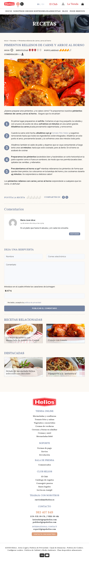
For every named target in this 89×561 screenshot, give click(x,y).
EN (43, 4)
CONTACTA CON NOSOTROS (45, 534)
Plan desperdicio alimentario (69, 550)
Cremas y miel (44, 433)
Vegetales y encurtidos (44, 423)
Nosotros (19, 11)
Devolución (44, 455)
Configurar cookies (15, 550)
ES (38, 4)
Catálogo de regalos (44, 480)
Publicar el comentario (44, 308)
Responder (74, 234)
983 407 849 (44, 512)
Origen (29, 11)
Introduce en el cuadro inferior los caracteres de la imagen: (29, 287)
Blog (65, 11)
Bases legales (44, 486)
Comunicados (44, 465)
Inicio (8, 11)
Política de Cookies (75, 548)
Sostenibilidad (42, 11)
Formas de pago (44, 448)
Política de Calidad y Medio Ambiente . (40, 550)
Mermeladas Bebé (44, 436)
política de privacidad (32, 302)
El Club (44, 476)
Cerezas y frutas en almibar (44, 429)
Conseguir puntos (44, 483)
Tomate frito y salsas (44, 419)
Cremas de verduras (44, 426)
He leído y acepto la (24, 302)
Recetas (56, 11)
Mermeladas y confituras (44, 416)
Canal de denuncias (57, 548)
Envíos (44, 451)
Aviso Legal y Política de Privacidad (33, 548)
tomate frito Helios (60, 133)
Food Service (77, 11)
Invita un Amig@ (44, 490)
